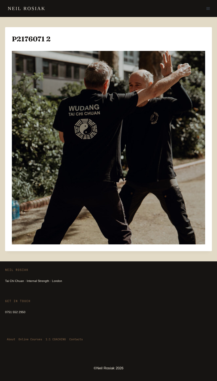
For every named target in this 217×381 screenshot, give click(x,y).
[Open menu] (208, 8)
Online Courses (30, 339)
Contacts (76, 339)
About (11, 339)
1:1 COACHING (56, 339)
